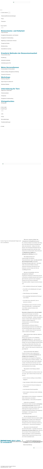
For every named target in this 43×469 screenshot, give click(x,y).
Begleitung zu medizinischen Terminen (9, 40)
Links (2, 113)
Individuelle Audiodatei (5, 60)
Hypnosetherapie (4, 32)
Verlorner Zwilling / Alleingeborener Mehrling (10, 71)
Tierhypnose (3, 95)
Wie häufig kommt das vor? (29, 256)
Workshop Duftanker (5, 84)
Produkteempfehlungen (5, 122)
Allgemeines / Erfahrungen (6, 90)
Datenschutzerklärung (27, 444)
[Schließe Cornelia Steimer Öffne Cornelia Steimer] (9, 13)
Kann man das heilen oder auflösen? (31, 351)
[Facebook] (23, 466)
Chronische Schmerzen (5, 74)
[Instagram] (26, 466)
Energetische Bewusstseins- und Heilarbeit (9, 35)
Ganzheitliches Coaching (6, 48)
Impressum (25, 442)
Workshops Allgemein (5, 78)
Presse (2, 116)
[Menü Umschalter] (1, 10)
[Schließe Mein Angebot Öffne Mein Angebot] (2, 27)
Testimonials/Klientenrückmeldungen (8, 15)
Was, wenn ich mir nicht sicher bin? (31, 427)
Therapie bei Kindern (5, 43)
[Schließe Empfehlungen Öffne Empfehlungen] (2, 111)
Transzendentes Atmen (5, 54)
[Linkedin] (29, 466)
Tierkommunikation (5, 93)
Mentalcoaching (4, 46)
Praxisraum (3, 21)
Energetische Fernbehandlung (7, 37)
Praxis (2, 18)
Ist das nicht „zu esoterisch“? (29, 402)
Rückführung (3, 57)
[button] (32, 240)
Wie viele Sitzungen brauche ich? (30, 416)
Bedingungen (3, 102)
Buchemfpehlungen (5, 119)
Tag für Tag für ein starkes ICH (7, 81)
